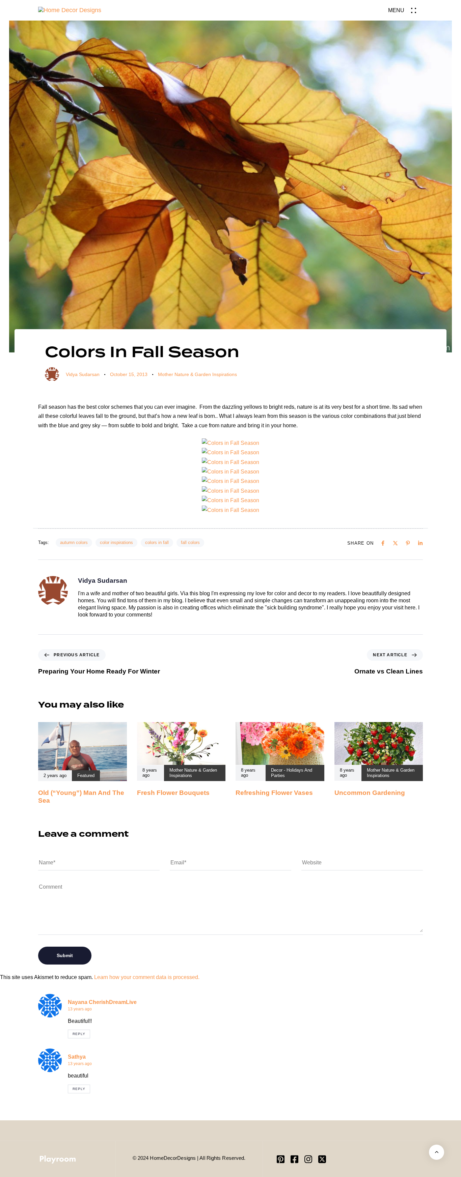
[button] (405, 10)
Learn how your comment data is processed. (146, 977)
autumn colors (74, 542)
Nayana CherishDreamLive (102, 1002)
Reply (79, 1034)
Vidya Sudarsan (83, 374)
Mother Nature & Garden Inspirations (197, 374)
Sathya (77, 1057)
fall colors (190, 542)
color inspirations (116, 542)
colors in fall (157, 542)
